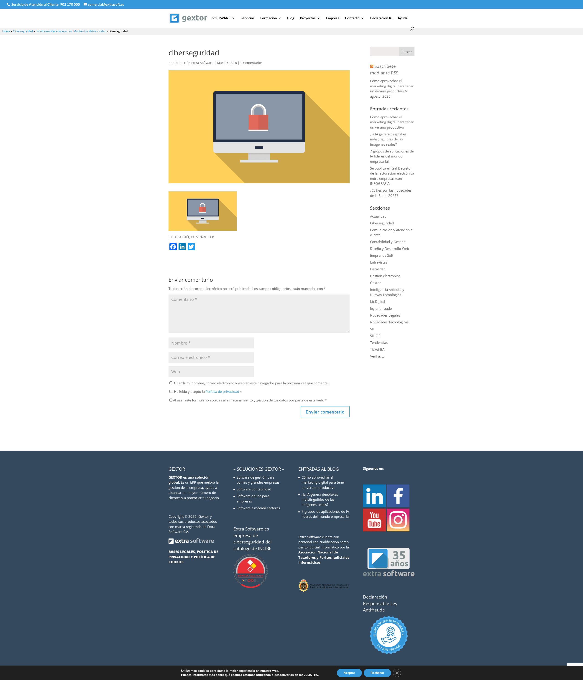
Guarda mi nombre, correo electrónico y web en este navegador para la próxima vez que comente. (251, 383)
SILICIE (375, 335)
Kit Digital (377, 301)
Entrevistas (378, 262)
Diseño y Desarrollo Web (389, 248)
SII (372, 329)
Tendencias (379, 342)
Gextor (375, 282)
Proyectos (308, 18)
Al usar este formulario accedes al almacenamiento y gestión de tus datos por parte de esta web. (250, 400)
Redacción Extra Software (194, 63)
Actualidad (378, 216)
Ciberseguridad (23, 31)
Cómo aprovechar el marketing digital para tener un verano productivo (392, 86)
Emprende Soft (381, 255)
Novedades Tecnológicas (389, 322)
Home (6, 31)
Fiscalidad (378, 269)
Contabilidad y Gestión (388, 241)
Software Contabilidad (254, 489)
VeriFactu (377, 356)
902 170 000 (70, 4)
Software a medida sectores (258, 508)
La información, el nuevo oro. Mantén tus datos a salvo (71, 31)
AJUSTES (311, 675)
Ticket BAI (377, 349)
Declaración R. (381, 18)
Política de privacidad (223, 391)
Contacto (352, 18)
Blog (290, 18)
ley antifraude (381, 308)
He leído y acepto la (208, 391)
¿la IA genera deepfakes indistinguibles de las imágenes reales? (388, 139)
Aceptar (349, 673)
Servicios (248, 18)
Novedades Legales (385, 315)
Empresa (332, 18)
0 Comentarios (251, 63)
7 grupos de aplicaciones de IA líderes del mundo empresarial (392, 156)
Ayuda (403, 18)
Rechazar (377, 673)
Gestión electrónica (385, 276)
